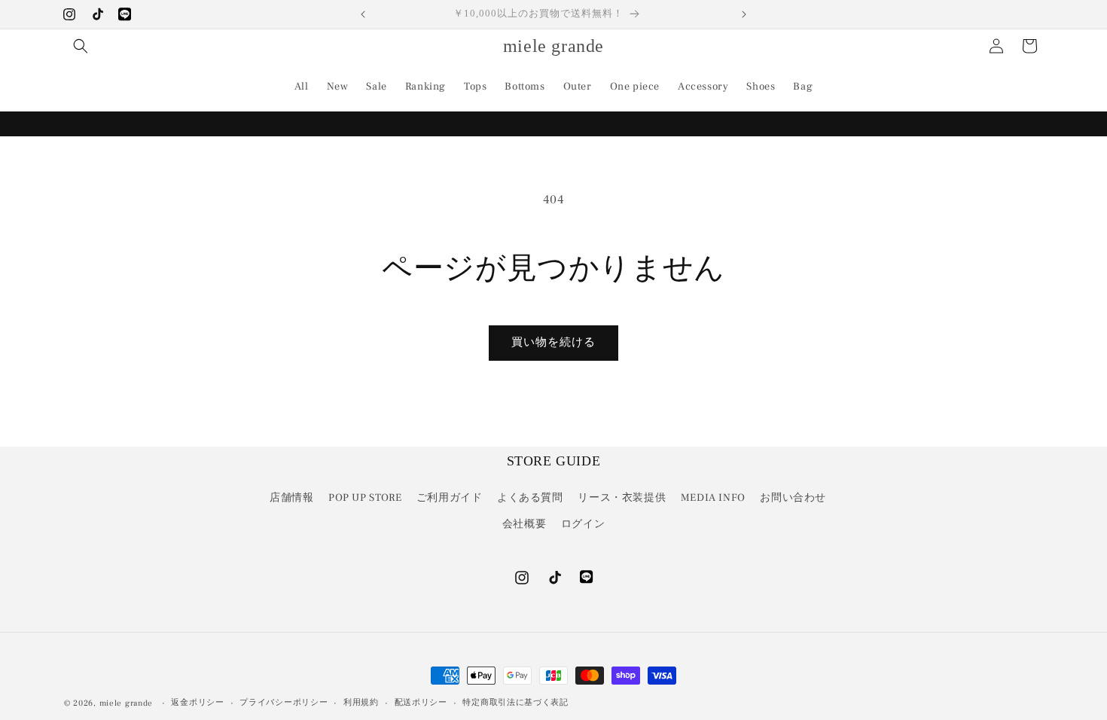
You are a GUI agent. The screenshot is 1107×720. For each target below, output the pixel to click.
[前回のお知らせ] (363, 14)
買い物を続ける (553, 342)
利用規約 (361, 702)
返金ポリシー (197, 702)
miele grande (126, 703)
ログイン (583, 524)
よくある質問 (530, 498)
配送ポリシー (421, 702)
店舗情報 (291, 498)
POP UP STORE (364, 498)
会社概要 (524, 524)
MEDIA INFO (713, 498)
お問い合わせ (793, 498)
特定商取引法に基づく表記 (515, 702)
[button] (80, 46)
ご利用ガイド (449, 498)
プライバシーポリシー (283, 702)
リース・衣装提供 (622, 498)
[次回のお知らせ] (744, 14)
